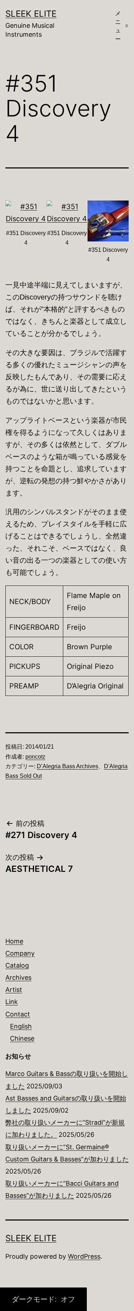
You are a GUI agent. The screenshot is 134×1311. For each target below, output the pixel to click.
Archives (18, 977)
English (21, 1026)
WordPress (84, 1256)
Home (14, 941)
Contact (17, 1014)
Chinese (22, 1038)
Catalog (17, 965)
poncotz (35, 757)
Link (11, 1001)
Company (20, 953)
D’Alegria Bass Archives (67, 766)
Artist (13, 989)
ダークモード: (35, 1299)
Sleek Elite (30, 14)
